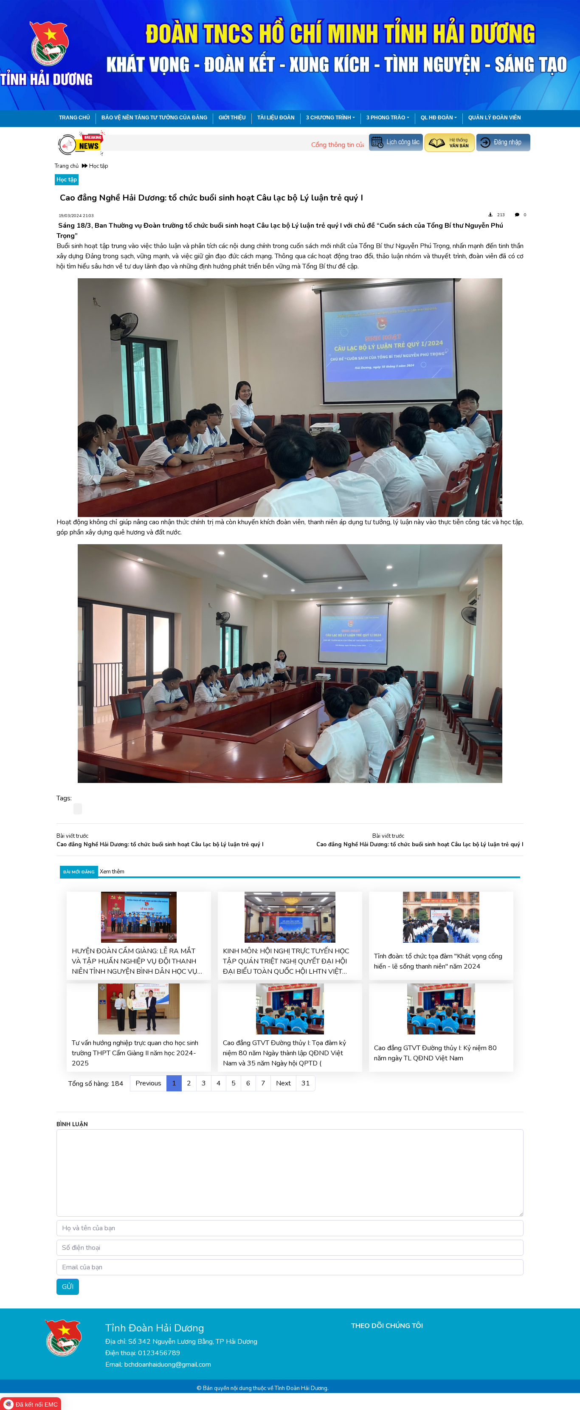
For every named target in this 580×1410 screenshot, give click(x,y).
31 (305, 1083)
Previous (148, 1083)
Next (283, 1083)
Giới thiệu (232, 118)
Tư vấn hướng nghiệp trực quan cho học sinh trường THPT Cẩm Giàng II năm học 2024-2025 (135, 1053)
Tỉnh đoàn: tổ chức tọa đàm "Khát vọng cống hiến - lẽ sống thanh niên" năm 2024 (438, 961)
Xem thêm (112, 872)
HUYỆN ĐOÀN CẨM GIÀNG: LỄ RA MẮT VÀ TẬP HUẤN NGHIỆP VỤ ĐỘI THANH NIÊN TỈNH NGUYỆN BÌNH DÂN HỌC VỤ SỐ (134, 962)
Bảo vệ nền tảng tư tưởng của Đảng (154, 118)
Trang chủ (74, 118)
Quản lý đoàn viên (494, 118)
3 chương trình (328, 118)
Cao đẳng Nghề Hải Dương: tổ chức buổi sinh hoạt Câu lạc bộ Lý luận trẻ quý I (160, 844)
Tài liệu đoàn (276, 118)
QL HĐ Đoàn (437, 118)
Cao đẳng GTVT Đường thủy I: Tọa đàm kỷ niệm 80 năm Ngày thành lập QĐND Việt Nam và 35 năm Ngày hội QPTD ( (284, 1053)
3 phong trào (385, 118)
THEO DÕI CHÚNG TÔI (387, 1326)
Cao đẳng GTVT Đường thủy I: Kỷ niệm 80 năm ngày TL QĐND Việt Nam (435, 1053)
